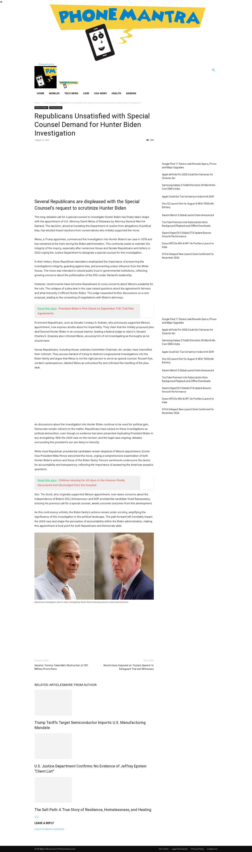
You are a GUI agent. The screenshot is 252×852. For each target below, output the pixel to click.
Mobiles (54, 93)
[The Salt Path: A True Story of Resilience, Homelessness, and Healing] (94, 790)
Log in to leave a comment (49, 828)
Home (40, 93)
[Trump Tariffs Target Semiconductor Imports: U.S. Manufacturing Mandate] (94, 702)
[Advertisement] (94, 169)
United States (55, 107)
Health (116, 93)
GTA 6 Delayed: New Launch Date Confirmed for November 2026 (188, 256)
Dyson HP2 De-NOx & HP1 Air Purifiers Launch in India (188, 245)
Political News (50, 102)
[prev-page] (35, 817)
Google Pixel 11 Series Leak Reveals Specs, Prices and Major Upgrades (189, 165)
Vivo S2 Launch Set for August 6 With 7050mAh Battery (188, 205)
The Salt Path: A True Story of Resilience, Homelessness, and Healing (92, 810)
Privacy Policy (197, 848)
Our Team (164, 848)
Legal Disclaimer (180, 848)
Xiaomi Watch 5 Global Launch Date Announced (188, 215)
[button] (213, 70)
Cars (86, 93)
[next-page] (38, 817)
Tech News (71, 93)
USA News (100, 93)
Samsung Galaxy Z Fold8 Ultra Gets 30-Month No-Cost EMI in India (189, 187)
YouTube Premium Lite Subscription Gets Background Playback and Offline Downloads (186, 224)
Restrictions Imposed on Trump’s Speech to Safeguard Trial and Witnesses (129, 667)
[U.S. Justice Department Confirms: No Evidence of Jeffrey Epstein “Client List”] (94, 746)
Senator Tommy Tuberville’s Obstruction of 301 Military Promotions (61, 667)
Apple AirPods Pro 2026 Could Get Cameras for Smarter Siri (187, 176)
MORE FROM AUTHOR (80, 685)
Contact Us (212, 848)
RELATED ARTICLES (49, 685)
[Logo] (45, 87)
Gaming (131, 93)
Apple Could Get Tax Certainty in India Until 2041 (188, 196)
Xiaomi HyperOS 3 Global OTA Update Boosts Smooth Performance (186, 234)
